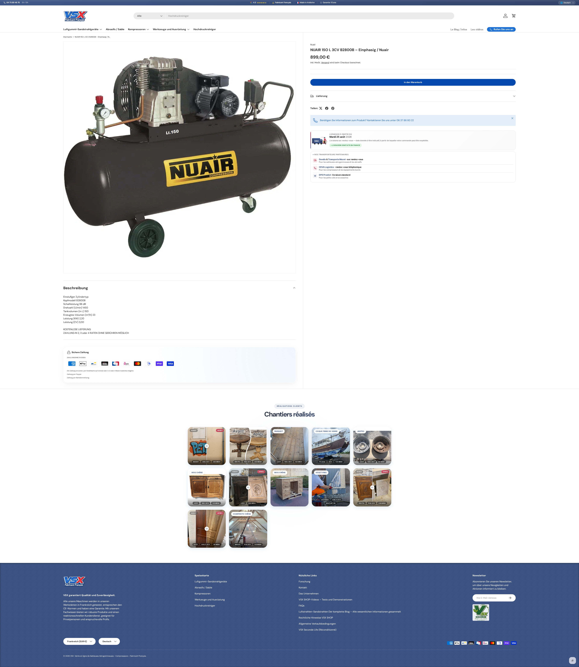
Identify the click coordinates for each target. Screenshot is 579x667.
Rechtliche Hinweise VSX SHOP (316, 617)
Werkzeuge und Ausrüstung (169, 29)
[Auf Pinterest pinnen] (333, 108)
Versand (325, 62)
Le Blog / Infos (459, 29)
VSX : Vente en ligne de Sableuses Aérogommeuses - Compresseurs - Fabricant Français (108, 656)
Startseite (67, 37)
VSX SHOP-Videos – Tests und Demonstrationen (325, 599)
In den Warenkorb (413, 82)
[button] (207, 446)
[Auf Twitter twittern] (321, 108)
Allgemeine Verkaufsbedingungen (317, 623)
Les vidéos (477, 29)
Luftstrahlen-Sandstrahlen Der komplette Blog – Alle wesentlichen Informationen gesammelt (350, 611)
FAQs (301, 605)
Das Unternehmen (309, 593)
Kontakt (303, 587)
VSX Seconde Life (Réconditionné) (317, 629)
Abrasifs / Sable (115, 29)
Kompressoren (137, 29)
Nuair (312, 44)
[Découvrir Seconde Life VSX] (481, 612)
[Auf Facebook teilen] (327, 108)
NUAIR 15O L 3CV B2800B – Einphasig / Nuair (93, 37)
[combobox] (294, 16)
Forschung (304, 581)
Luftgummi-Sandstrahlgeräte (80, 29)
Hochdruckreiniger (204, 29)
